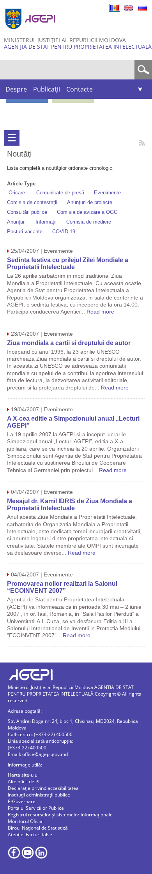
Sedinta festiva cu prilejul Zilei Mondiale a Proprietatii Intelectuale (67, 263)
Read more (100, 311)
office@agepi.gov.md (45, 754)
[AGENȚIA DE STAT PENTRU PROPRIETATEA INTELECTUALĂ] (31, 32)
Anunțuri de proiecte (89, 202)
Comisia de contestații (32, 202)
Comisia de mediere (88, 222)
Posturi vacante (24, 231)
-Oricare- (17, 193)
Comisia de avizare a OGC (87, 212)
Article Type (21, 184)
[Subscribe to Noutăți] (142, 143)
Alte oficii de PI (23, 781)
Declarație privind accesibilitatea (43, 788)
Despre (16, 89)
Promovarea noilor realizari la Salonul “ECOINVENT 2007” (62, 587)
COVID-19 (63, 231)
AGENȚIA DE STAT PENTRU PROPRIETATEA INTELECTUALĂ (78, 46)
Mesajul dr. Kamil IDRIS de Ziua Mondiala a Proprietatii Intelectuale (69, 504)
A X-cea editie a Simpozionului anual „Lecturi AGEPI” (73, 422)
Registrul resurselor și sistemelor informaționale (60, 814)
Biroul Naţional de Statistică (38, 828)
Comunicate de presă (60, 193)
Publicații (46, 89)
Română (114, 8)
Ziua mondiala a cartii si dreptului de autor (69, 343)
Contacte (79, 89)
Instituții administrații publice (39, 794)
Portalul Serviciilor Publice (36, 808)
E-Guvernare (21, 801)
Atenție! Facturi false (30, 834)
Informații (46, 222)
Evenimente (107, 193)
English (128, 8)
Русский (142, 8)
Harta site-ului (23, 775)
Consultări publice (27, 212)
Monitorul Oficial (26, 821)
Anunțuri (16, 222)
